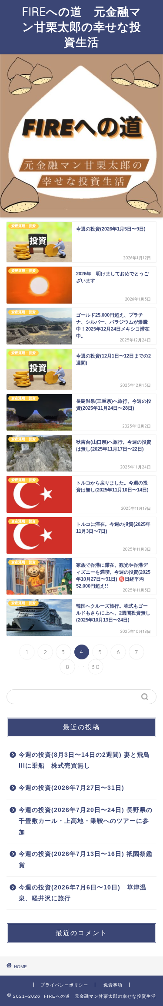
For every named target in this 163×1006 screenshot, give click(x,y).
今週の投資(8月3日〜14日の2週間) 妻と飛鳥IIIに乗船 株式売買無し (84, 760)
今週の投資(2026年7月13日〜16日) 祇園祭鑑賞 (86, 860)
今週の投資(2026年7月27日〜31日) (71, 788)
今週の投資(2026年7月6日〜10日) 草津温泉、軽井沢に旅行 (82, 893)
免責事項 (113, 985)
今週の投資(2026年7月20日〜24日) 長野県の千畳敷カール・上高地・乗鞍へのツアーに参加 (86, 821)
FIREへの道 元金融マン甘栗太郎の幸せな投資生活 (81, 26)
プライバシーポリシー (64, 985)
